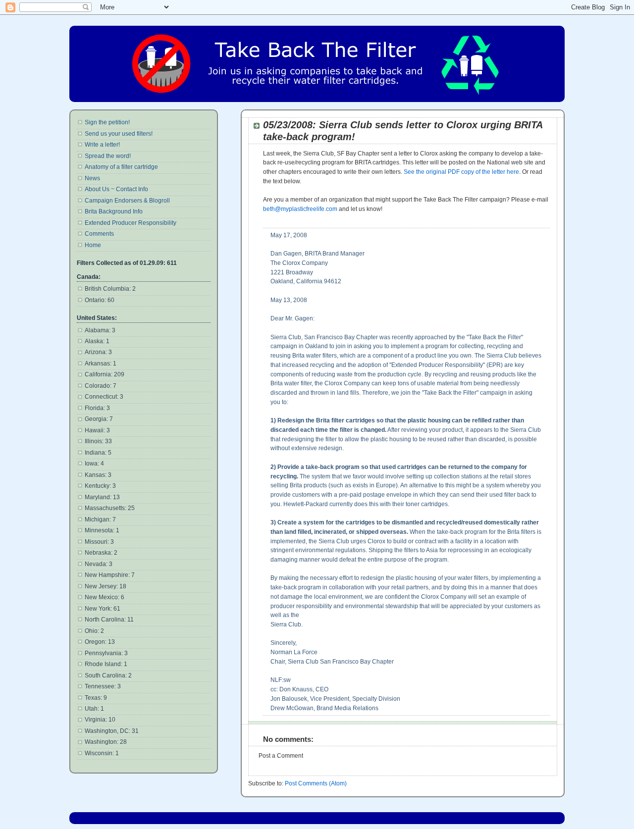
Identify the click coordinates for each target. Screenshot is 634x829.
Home (93, 245)
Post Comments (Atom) (316, 783)
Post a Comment (281, 755)
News (92, 178)
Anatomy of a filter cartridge (121, 166)
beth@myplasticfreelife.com (300, 209)
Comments (99, 233)
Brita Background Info (114, 211)
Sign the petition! (107, 122)
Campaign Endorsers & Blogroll (127, 200)
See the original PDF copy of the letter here (461, 171)
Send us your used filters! (119, 133)
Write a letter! (102, 144)
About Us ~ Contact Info (116, 189)
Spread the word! (108, 156)
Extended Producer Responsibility (130, 222)
